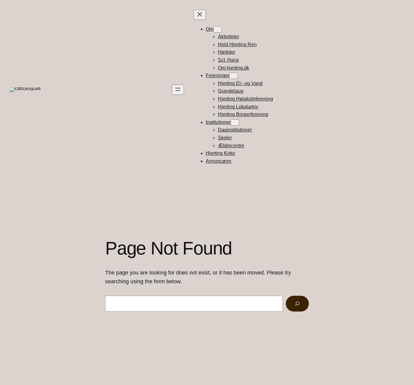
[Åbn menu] (178, 90)
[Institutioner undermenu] (235, 122)
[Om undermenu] (217, 29)
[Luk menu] (200, 15)
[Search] (297, 304)
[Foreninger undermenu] (233, 76)
